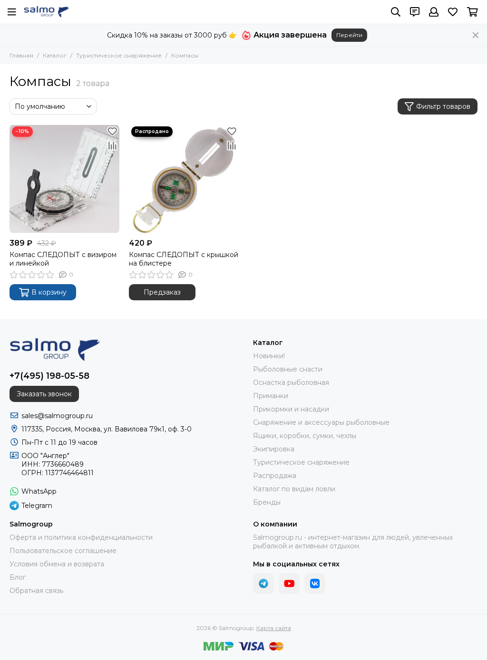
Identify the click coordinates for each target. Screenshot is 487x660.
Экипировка (273, 449)
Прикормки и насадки (291, 409)
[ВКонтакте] (314, 583)
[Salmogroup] (46, 12)
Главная (21, 55)
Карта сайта (273, 627)
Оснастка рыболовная (291, 382)
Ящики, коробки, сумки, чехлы (304, 435)
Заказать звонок (44, 394)
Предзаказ (162, 292)
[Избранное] (112, 131)
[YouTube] (289, 583)
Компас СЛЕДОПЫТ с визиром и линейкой (63, 259)
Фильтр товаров (443, 106)
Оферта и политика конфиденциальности (81, 537)
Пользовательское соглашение (63, 550)
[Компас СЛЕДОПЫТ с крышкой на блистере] (184, 179)
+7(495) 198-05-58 (49, 376)
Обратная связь (36, 590)
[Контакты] (414, 12)
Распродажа (274, 475)
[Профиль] (433, 12)
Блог (18, 577)
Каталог (55, 55)
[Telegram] (263, 583)
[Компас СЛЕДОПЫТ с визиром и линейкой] (64, 179)
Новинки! (269, 356)
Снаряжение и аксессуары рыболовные (321, 422)
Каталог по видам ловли (294, 489)
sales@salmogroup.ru (57, 415)
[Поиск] (395, 12)
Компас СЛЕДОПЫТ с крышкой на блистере (183, 259)
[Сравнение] (112, 145)
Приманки (270, 396)
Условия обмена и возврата (57, 564)
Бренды (267, 502)
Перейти (349, 34)
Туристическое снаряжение (119, 55)
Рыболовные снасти (287, 369)
